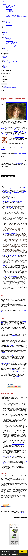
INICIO (5, 56)
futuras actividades (18, 163)
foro (1, 129)
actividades (16, 131)
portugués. (3, 149)
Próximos (8, 22)
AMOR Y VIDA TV (7, 62)
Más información (20, 554)
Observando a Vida (10, 11)
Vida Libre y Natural (10, 14)
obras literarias (4, 128)
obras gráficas (5, 363)
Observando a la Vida (10, 10)
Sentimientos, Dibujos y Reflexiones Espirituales (16, 16)
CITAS (4, 65)
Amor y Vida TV (10, 345)
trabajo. (21, 131)
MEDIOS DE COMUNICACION (10, 61)
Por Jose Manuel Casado (11, 42)
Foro (18, 371)
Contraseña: (3, 75)
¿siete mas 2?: (5, 79)
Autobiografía (9, 38)
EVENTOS (5, 60)
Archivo (8, 23)
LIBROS (5, 57)
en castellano (16, 147)
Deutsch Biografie (10, 44)
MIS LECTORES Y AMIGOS (10, 64)
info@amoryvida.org (16, 361)
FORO (4, 67)
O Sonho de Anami (10, 7)
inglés (22, 147)
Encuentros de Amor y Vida (12, 134)
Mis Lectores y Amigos (21, 376)
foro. (26, 164)
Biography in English (10, 43)
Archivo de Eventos (19, 137)
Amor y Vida (9, 25)
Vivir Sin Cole (9, 9)
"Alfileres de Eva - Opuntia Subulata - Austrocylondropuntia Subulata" (15, 189)
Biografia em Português (11, 46)
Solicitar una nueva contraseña (9, 87)
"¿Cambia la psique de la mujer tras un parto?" (14, 222)
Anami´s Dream (9, 6)
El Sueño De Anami (10, 5)
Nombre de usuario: (5, 73)
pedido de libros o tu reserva (20, 153)
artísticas (11, 128)
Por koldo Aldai (9, 41)
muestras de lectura (17, 128)
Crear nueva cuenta (7, 86)
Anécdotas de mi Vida (10, 39)
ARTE (4, 59)
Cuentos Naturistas (10, 12)
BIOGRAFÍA (6, 66)
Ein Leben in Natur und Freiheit (13, 15)
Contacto (3, 352)
